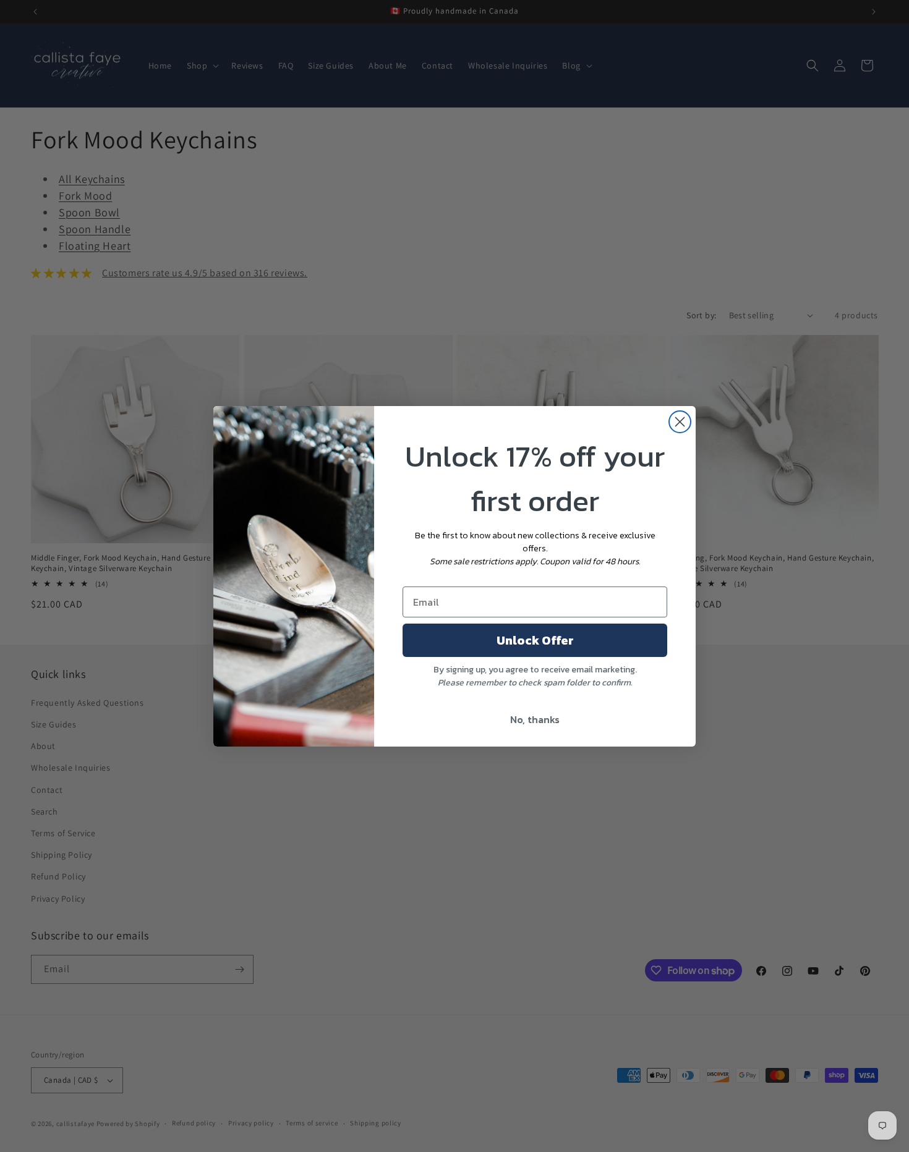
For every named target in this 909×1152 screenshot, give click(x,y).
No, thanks (535, 719)
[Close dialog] (680, 422)
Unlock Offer (535, 640)
